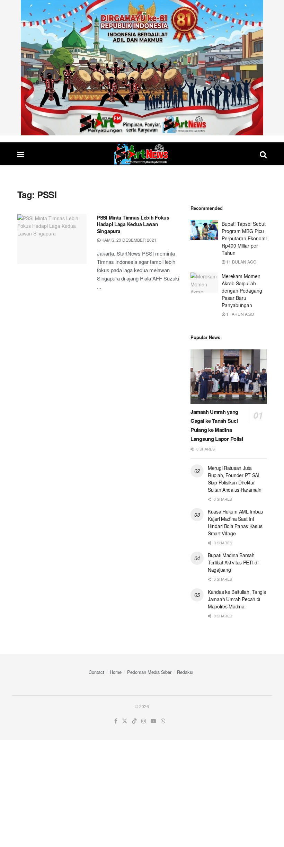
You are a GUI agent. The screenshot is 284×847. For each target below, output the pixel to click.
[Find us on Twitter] (124, 721)
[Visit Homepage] (142, 154)
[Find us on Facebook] (115, 721)
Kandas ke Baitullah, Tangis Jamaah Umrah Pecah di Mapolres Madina (237, 599)
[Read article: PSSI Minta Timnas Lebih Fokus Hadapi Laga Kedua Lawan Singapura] (52, 239)
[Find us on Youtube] (153, 721)
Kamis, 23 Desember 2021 (128, 240)
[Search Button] (263, 154)
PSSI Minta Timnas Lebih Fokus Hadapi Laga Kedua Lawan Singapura (133, 224)
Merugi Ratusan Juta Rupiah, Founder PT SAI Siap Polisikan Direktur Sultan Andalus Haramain (234, 478)
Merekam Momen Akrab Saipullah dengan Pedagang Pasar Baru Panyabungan (242, 291)
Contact (96, 672)
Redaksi (185, 672)
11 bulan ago (240, 262)
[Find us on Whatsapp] (163, 721)
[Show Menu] (20, 154)
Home (116, 672)
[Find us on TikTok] (134, 721)
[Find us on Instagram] (143, 721)
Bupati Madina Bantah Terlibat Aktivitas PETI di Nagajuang (233, 562)
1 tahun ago (239, 314)
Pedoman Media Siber (149, 672)
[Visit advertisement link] (142, 67)
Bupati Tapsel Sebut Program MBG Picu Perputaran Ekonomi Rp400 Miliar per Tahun (244, 238)
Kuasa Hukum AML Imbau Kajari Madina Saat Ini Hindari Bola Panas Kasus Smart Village (235, 522)
